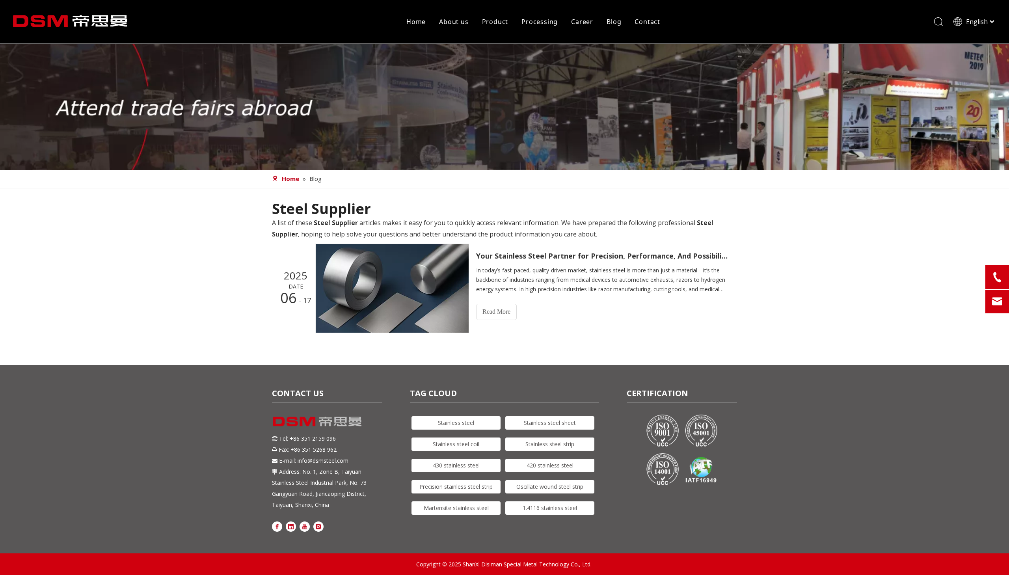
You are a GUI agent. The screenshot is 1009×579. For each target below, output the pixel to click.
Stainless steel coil (456, 444)
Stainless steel (456, 422)
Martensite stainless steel (456, 508)
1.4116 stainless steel (550, 508)
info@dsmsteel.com (323, 460)
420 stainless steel (550, 465)
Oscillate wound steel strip (549, 486)
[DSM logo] (317, 420)
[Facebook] (277, 526)
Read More (496, 311)
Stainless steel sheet (550, 422)
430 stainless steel (456, 465)
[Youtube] (305, 526)
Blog (614, 21)
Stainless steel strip (549, 444)
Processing (539, 21)
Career (582, 21)
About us (453, 21)
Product (495, 21)
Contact (647, 21)
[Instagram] (318, 526)
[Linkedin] (291, 526)
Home (416, 21)
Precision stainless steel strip (456, 486)
